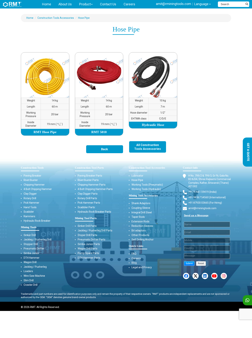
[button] (189, 263)
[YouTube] (214, 276)
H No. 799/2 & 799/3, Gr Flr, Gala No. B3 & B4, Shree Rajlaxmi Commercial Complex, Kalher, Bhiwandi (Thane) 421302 (209, 181)
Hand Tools (30, 207)
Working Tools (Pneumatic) (147, 184)
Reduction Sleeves (142, 225)
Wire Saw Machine (34, 275)
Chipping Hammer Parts (92, 184)
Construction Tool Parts (89, 167)
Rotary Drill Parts (87, 198)
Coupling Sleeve (141, 207)
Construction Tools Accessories (55, 17)
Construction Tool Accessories (147, 167)
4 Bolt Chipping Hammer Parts (95, 189)
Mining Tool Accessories (143, 195)
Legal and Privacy (142, 267)
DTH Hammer (31, 257)
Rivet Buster (31, 180)
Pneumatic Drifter (34, 248)
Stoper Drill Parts (87, 235)
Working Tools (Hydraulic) (146, 189)
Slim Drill (29, 280)
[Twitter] (195, 276)
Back (104, 149)
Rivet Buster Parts (88, 180)
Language (201, 4)
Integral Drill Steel (142, 212)
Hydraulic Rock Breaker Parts (94, 211)
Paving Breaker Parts (90, 175)
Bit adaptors (139, 230)
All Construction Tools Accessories (147, 147)
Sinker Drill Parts (87, 225)
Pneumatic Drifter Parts (91, 239)
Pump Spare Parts (88, 253)
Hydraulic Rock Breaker (37, 220)
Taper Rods (138, 216)
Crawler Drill (30, 284)
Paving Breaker (32, 175)
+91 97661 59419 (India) (202, 191)
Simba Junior (31, 253)
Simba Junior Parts (89, 244)
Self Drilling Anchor (143, 239)
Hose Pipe (84, 17)
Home (29, 17)
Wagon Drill (30, 262)
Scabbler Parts (86, 207)
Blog (134, 262)
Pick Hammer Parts (89, 202)
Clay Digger (30, 193)
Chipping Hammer (34, 184)
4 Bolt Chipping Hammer (38, 189)
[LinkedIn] (205, 276)
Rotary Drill (30, 198)
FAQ (134, 253)
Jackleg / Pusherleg (35, 266)
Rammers (29, 216)
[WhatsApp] (247, 300)
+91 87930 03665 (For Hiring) (205, 202)
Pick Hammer (31, 202)
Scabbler (29, 211)
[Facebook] (186, 276)
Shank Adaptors (141, 203)
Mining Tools (29, 227)
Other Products (140, 235)
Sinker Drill (30, 235)
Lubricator (137, 175)
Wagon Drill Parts (87, 248)
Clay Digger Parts (88, 193)
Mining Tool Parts (86, 218)
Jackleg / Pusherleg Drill (37, 239)
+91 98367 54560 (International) (207, 197)
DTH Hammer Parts (89, 257)
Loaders (28, 271)
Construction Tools (32, 167)
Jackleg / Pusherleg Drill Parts (95, 230)
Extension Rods (140, 221)
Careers (136, 258)
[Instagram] (224, 276)
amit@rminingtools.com (173, 4)
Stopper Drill (31, 244)
